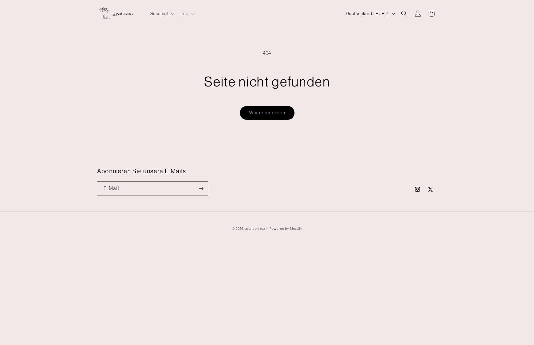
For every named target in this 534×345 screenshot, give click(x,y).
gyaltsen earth (257, 228)
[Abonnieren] (201, 188)
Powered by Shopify (285, 228)
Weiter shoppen (267, 112)
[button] (161, 13)
